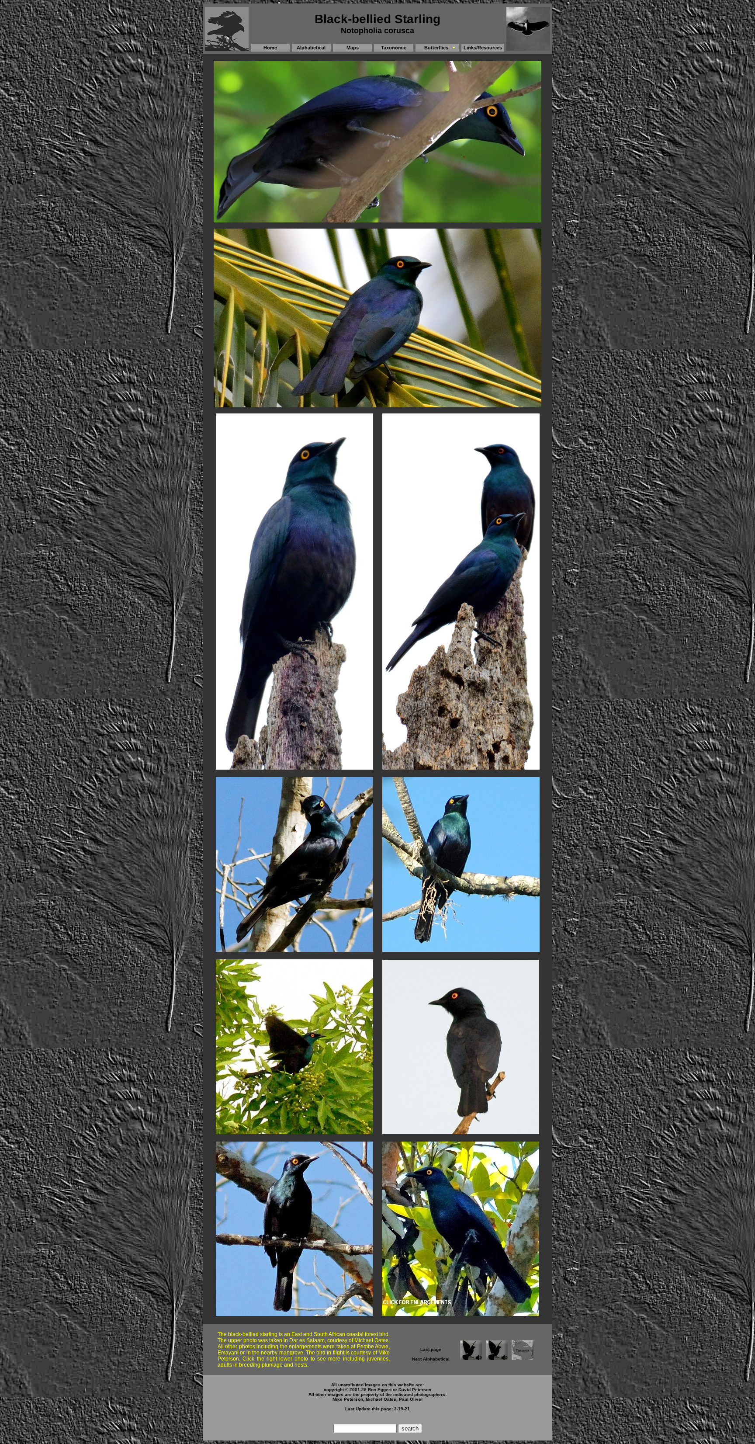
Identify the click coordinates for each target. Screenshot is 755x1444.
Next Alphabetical (431, 1359)
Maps (352, 47)
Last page (430, 1349)
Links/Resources (483, 47)
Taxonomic (393, 47)
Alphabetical (311, 47)
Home (270, 47)
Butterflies (436, 47)
